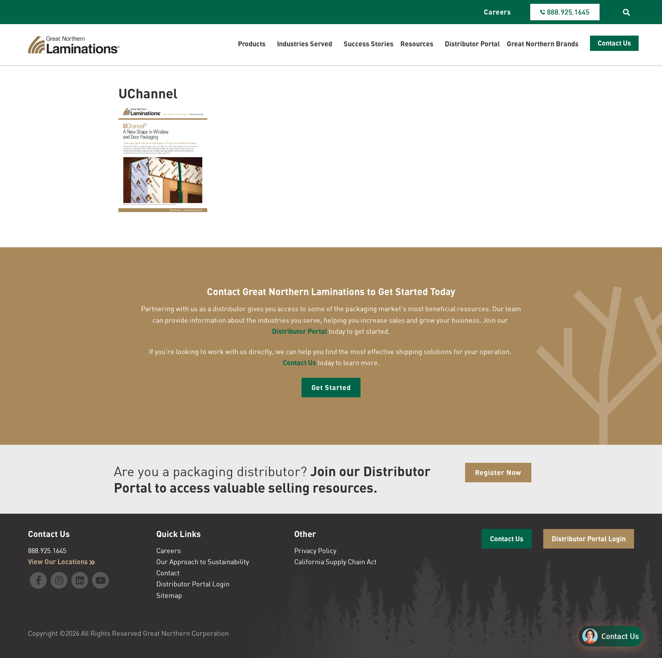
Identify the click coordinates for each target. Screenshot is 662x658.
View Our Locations (58, 561)
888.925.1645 (47, 550)
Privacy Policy (315, 550)
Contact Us (299, 362)
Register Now (498, 472)
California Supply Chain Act (335, 561)
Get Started (331, 387)
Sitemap (169, 595)
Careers (497, 12)
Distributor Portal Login (192, 584)
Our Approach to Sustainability (202, 561)
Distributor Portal (299, 331)
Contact (168, 572)
